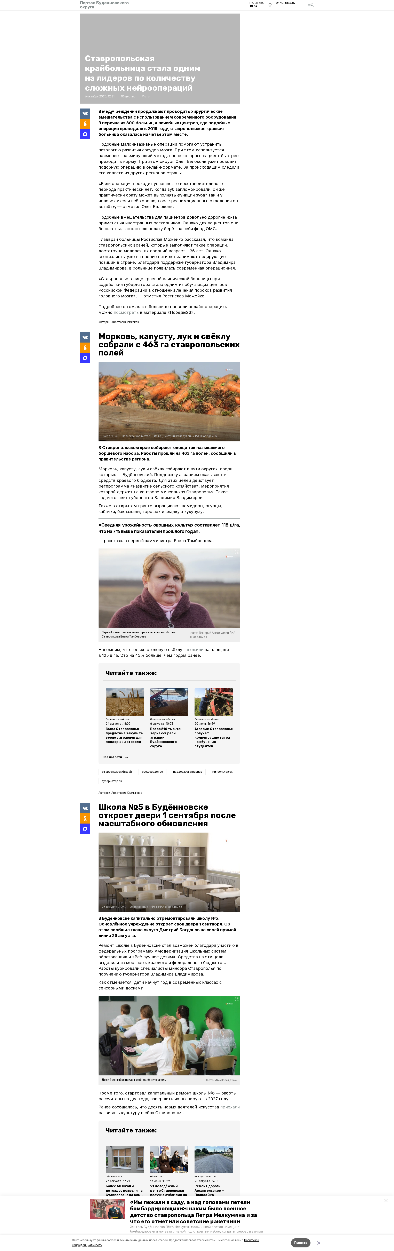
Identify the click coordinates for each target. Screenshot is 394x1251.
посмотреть (126, 312)
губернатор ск (112, 781)
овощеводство (152, 771)
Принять (300, 1242)
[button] (107, 1209)
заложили (193, 649)
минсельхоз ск (222, 771)
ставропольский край (117, 771)
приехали (230, 1107)
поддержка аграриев (187, 771)
